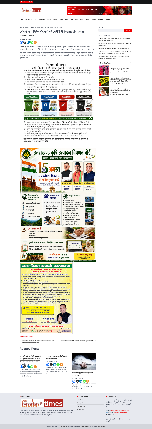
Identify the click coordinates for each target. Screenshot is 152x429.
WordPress (101, 427)
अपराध (49, 19)
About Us (80, 400)
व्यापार (66, 19)
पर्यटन (61, 19)
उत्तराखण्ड (27, 19)
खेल (72, 19)
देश (35, 19)
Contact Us (80, 409)
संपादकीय (108, 19)
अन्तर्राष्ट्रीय (42, 19)
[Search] (131, 19)
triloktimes (24, 35)
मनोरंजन (94, 19)
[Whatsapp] (31, 42)
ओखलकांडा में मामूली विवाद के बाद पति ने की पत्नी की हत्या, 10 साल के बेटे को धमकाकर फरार (120, 92)
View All (128, 63)
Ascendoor (84, 427)
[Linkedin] (28, 42)
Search (101, 27)
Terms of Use (81, 406)
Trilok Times (63, 427)
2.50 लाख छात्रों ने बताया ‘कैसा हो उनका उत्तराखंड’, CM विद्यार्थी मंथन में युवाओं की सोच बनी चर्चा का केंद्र (120, 81)
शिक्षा (76, 19)
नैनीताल (26, 336)
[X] (24, 42)
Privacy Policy (81, 403)
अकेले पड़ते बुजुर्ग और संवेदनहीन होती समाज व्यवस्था (82, 374)
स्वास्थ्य (87, 19)
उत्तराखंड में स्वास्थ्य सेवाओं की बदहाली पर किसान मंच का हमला (57, 357)
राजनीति (55, 19)
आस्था (81, 19)
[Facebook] (21, 42)
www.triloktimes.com (120, 413)
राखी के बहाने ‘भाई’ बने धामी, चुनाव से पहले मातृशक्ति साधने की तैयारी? (114, 48)
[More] (35, 42)
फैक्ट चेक (100, 19)
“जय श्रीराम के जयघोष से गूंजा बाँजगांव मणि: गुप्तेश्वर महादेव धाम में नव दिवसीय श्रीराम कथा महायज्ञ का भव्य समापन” (30, 358)
